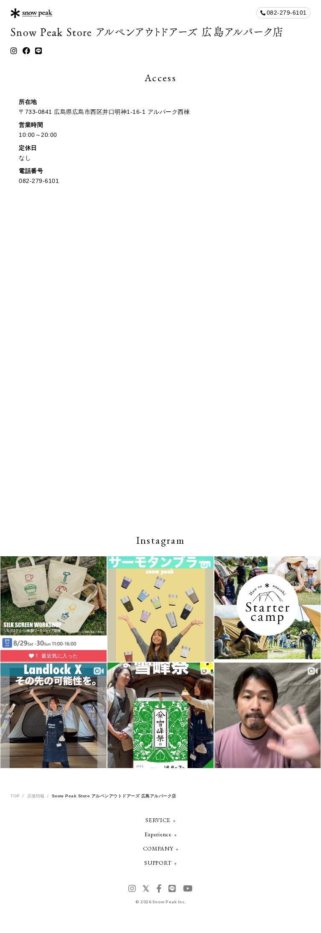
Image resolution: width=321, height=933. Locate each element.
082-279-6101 (287, 12)
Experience (158, 834)
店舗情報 (36, 796)
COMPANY (158, 848)
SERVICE (158, 820)
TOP (15, 796)
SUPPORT (158, 863)
